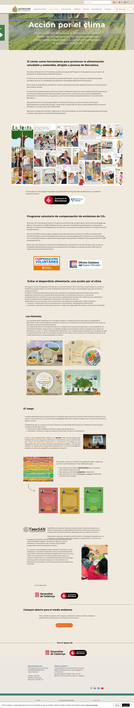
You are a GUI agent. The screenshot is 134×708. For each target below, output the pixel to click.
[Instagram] (91, 688)
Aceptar (126, 705)
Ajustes (117, 705)
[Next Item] (118, 155)
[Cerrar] (132, 705)
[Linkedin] (95, 688)
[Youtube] (102, 688)
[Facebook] (98, 688)
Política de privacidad (91, 705)
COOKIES (37, 700)
